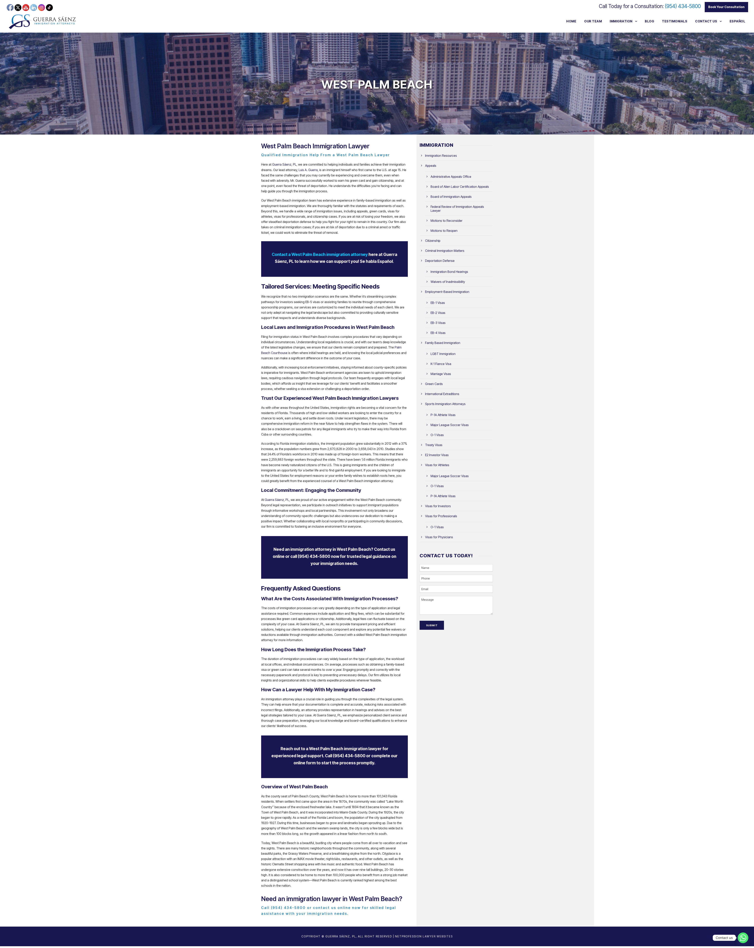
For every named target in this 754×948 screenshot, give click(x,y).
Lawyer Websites (438, 936)
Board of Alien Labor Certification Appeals (460, 187)
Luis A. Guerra (308, 170)
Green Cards (434, 384)
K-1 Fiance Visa (441, 364)
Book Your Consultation (726, 7)
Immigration (621, 21)
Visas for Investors (438, 506)
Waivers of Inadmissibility (448, 282)
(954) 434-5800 (683, 6)
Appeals (430, 166)
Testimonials (674, 21)
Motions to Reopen (444, 231)
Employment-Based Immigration (447, 292)
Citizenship (432, 241)
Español (737, 21)
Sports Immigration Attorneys (445, 404)
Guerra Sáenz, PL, (284, 164)
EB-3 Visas (438, 323)
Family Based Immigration (442, 343)
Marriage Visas (441, 374)
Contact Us (706, 21)
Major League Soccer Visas (450, 425)
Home (571, 21)
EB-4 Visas (438, 333)
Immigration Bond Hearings (449, 272)
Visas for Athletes (437, 465)
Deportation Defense (440, 261)
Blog (649, 21)
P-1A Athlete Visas (443, 415)
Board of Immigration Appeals (451, 197)
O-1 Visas (437, 435)
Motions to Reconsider (446, 221)
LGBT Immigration (443, 354)
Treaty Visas (433, 445)
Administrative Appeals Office (451, 177)
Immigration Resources (441, 156)
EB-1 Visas (438, 303)
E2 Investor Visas (437, 455)
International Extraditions (442, 394)
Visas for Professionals (441, 516)
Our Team (593, 21)
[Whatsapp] (743, 937)
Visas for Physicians (439, 537)
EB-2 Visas (438, 313)
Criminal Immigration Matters (444, 251)
